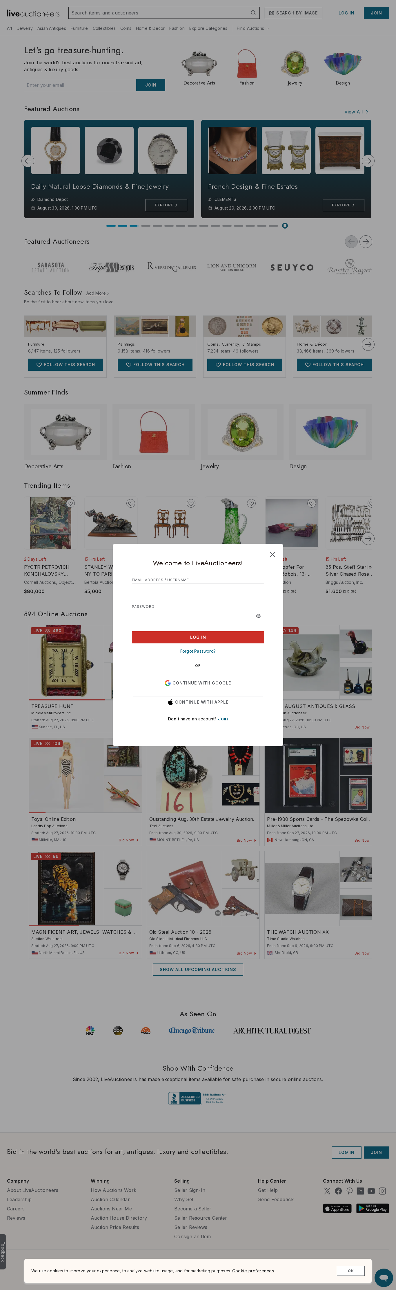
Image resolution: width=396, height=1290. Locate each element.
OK (351, 1271)
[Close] (272, 554)
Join (223, 719)
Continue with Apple (201, 702)
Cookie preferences (253, 1270)
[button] (258, 616)
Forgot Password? (198, 651)
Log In (198, 637)
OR (198, 666)
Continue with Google (201, 682)
